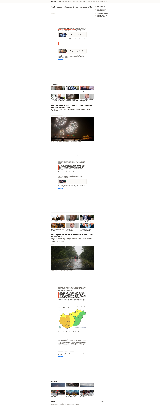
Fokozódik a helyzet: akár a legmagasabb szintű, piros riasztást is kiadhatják (86, 388)
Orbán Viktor (53, 13)
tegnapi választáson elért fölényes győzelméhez (66, 29)
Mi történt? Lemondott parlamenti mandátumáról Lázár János (56, 221)
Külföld (63, 1)
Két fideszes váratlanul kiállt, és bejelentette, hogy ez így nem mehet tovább (102, 7)
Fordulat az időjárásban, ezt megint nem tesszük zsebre (86, 396)
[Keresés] (108, 1)
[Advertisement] (72, 21)
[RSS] (108, 401)
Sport (84, 1)
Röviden (53, 1)
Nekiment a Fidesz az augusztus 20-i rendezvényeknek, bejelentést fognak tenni (72, 100)
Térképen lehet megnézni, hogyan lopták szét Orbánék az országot (102, 16)
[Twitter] (104, 401)
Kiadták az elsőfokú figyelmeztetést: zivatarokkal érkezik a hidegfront (71, 388)
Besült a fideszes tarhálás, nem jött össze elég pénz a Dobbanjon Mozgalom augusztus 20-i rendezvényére (102, 10)
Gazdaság (69, 1)
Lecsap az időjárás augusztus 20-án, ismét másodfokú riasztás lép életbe (71, 396)
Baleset (77, 1)
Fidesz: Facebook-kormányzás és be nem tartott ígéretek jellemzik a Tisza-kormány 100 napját (57, 229)
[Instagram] (106, 401)
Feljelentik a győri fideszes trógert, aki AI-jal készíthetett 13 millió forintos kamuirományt (86, 100)
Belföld (60, 1)
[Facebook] (102, 401)
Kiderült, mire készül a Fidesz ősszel (102, 17)
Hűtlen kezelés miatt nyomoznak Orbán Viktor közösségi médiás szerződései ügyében (72, 92)
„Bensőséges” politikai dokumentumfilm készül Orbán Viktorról (86, 91)
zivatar (53, 244)
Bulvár (66, 1)
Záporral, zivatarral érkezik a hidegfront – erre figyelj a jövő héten (57, 388)
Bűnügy (73, 1)
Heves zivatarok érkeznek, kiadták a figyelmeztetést (56, 396)
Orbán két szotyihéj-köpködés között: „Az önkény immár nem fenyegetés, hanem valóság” (58, 100)
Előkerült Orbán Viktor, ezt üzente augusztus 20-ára (56, 91)
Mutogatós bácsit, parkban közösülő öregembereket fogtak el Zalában (102, 13)
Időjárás (81, 1)
